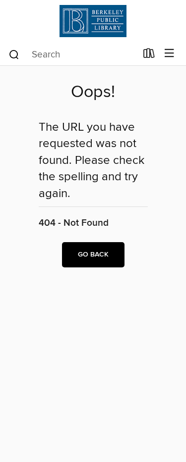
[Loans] (149, 55)
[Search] (14, 54)
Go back (93, 254)
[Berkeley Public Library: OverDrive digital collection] (93, 21)
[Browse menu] (169, 53)
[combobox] (72, 54)
